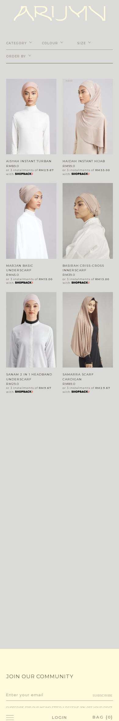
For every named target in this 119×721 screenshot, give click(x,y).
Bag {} (102, 717)
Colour (50, 43)
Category (16, 43)
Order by (16, 56)
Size (81, 43)
